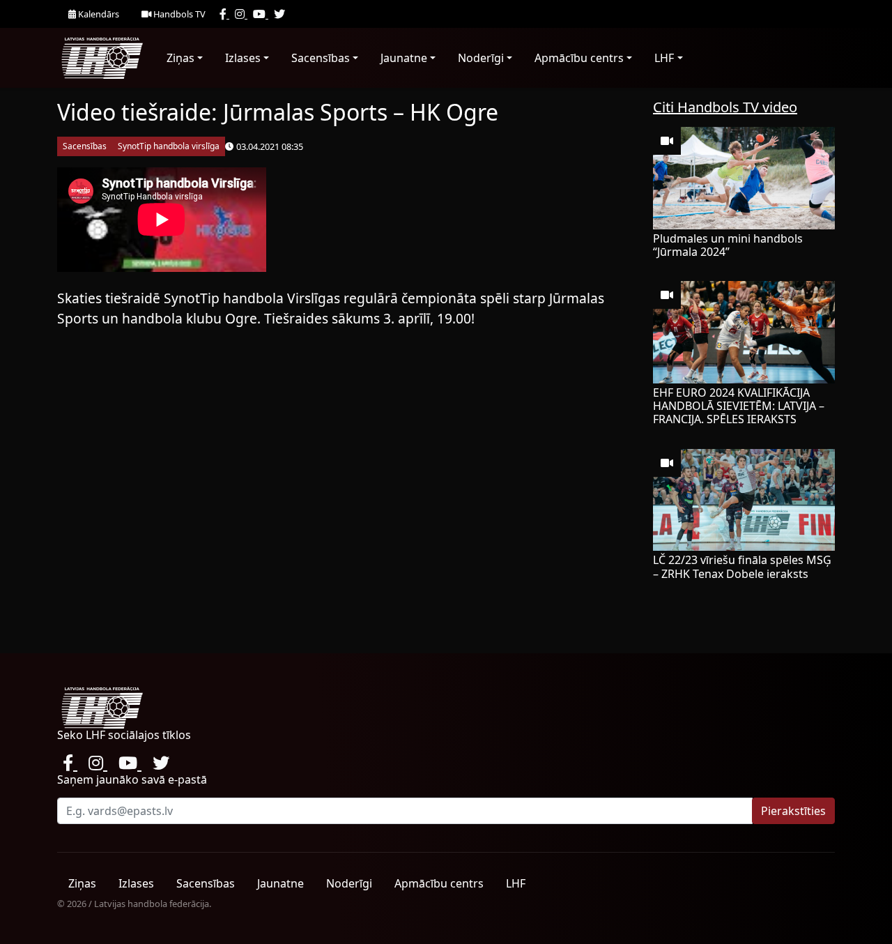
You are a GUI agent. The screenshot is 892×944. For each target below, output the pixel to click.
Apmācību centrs (579, 58)
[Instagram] (241, 14)
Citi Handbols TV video (725, 107)
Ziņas (180, 58)
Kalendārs (97, 14)
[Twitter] (279, 14)
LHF (664, 58)
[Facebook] (224, 14)
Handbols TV (178, 14)
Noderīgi (481, 58)
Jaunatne (403, 58)
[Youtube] (260, 14)
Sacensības (320, 58)
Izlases (243, 58)
